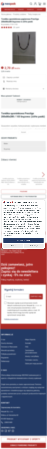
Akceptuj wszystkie (23, 240)
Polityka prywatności (11, 319)
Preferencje (34, 246)
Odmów (13, 246)
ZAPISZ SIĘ (36, 296)
